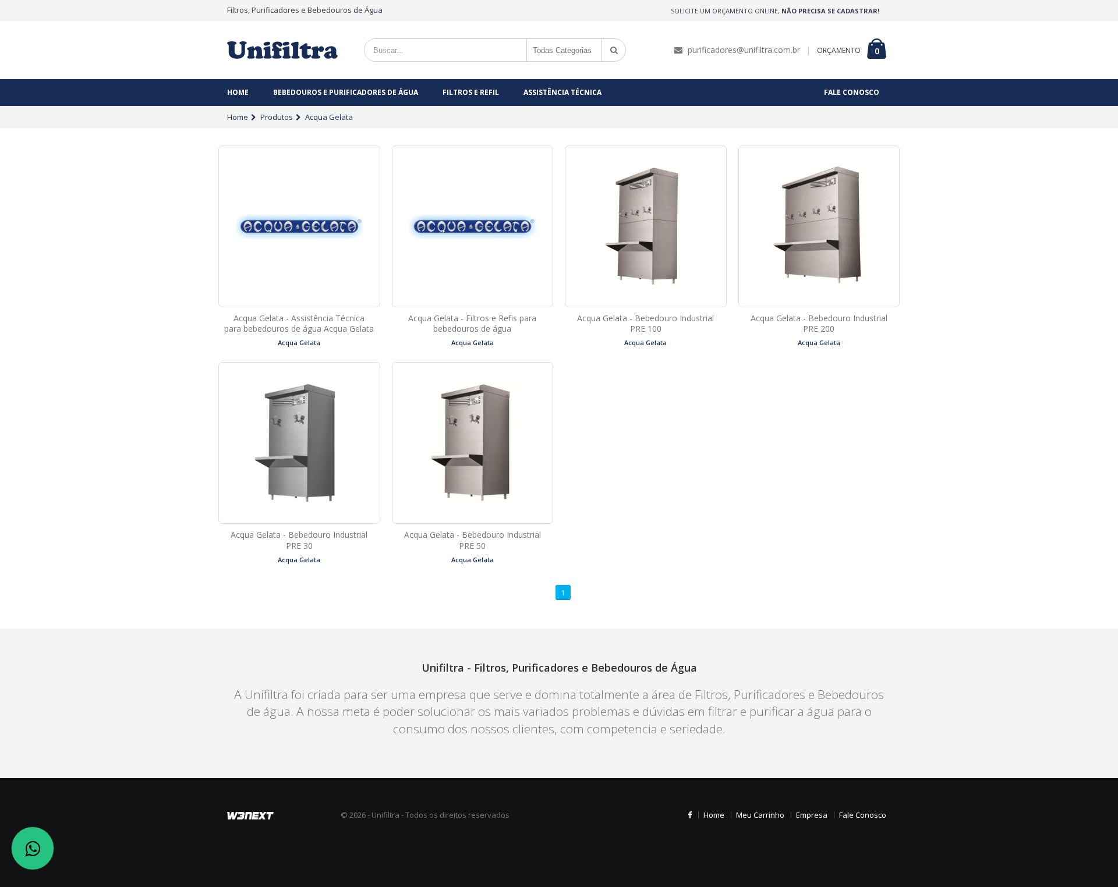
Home (238, 92)
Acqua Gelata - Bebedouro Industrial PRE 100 (645, 324)
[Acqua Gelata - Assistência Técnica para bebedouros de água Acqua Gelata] (299, 226)
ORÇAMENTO (839, 50)
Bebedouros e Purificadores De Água (345, 92)
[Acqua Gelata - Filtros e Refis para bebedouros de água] (472, 226)
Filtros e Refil (471, 92)
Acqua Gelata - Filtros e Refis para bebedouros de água (472, 324)
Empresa (811, 815)
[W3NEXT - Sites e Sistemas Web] (250, 815)
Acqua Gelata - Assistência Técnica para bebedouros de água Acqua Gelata (299, 324)
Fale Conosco (851, 92)
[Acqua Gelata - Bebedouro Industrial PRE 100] (645, 226)
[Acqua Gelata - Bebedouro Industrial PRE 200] (819, 226)
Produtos (276, 117)
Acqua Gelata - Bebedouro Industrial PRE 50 (472, 540)
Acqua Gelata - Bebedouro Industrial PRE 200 (819, 324)
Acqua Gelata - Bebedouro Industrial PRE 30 (299, 540)
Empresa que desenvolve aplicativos (275, 821)
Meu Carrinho (760, 815)
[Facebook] (690, 815)
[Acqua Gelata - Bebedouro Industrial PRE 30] (299, 442)
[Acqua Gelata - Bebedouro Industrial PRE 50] (472, 442)
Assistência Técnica (562, 92)
